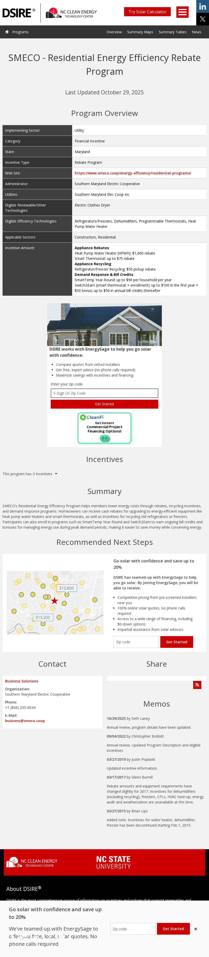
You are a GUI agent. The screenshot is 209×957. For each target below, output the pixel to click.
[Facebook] (13, 937)
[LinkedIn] (37, 937)
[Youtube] (61, 937)
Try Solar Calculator (147, 11)
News (196, 31)
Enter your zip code (67, 384)
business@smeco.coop (25, 720)
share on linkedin (202, 6)
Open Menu (182, 12)
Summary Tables (173, 31)
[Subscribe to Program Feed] (197, 685)
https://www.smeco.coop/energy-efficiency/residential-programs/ (133, 173)
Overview (114, 31)
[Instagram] (25, 937)
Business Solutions (21, 681)
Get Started (176, 641)
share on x (202, 19)
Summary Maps (140, 31)
